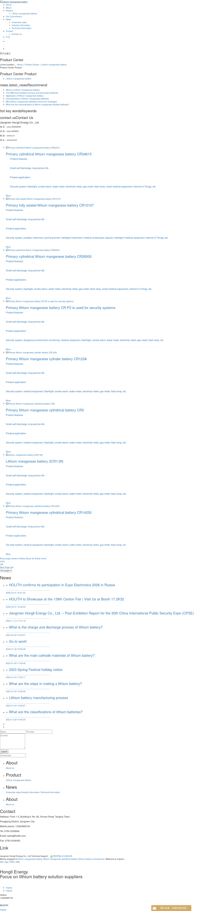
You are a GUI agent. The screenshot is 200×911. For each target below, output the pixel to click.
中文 (8, 36)
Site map (4, 861)
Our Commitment (14, 16)
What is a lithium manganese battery (23, 89)
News (8, 19)
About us (10, 767)
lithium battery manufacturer (91, 858)
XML (18, 861)
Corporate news (19, 22)
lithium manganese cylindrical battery (60, 858)
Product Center (32, 64)
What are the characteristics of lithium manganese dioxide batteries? (37, 104)
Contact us (17, 33)
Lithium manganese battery (24, 13)
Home (8, 4)
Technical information (21, 28)
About (8, 7)
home (43, 558)
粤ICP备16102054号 (62, 856)
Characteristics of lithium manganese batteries (27, 98)
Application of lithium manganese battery (24, 95)
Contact (9, 31)
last (11, 567)
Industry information (21, 25)
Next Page (5, 567)
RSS (12, 861)
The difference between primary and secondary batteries (32, 92)
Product (9, 10)
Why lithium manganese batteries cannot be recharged (31, 101)
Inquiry (9, 887)
